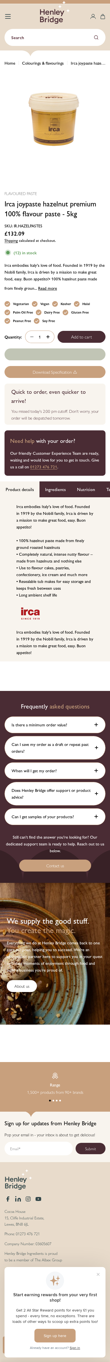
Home (10, 63)
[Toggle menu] (8, 16)
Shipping (11, 240)
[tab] (19, 489)
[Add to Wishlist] (55, 354)
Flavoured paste (21, 193)
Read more (47, 288)
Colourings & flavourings (43, 63)
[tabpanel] (55, 579)
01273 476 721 (43, 466)
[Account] (93, 16)
